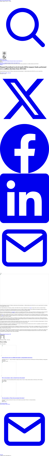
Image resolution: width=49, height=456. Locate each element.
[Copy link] (0, 273)
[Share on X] (24, 123)
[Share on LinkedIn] (24, 222)
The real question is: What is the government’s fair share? (13, 397)
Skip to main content (3, 0)
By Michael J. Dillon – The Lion (6, 72)
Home (1, 63)
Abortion (1, 334)
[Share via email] (24, 272)
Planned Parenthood (6, 334)
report (30, 307)
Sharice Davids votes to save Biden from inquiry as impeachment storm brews (17, 357)
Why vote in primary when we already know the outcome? (13, 377)
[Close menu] (2, 62)
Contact (6, 404)
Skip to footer (8, 0)
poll (2, 315)
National (3, 63)
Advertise (3, 404)
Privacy (9, 404)
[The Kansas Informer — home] (3, 403)
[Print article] (1, 273)
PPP (10, 334)
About (1, 404)
